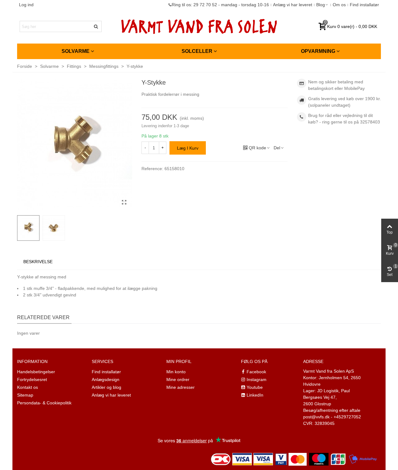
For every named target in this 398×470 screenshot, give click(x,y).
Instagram (256, 379)
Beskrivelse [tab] (38, 261)
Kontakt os (27, 387)
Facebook (256, 371)
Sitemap (25, 395)
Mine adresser (180, 387)
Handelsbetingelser (36, 371)
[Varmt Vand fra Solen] (199, 26)
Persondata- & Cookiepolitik (44, 402)
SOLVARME (76, 51)
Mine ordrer (177, 379)
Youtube (255, 387)
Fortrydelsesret (32, 379)
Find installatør (106, 371)
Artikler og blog (106, 387)
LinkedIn (255, 395)
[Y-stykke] (124, 202)
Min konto (176, 371)
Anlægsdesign (105, 379)
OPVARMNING (318, 51)
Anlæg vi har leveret (111, 395)
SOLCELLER (197, 51)
